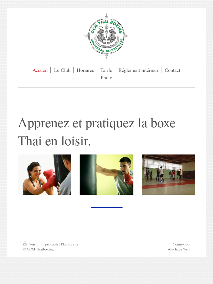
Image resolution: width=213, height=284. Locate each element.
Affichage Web (179, 249)
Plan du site (69, 244)
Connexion (181, 244)
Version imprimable (43, 244)
